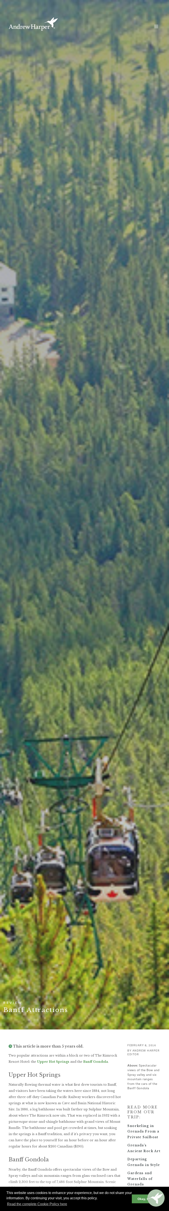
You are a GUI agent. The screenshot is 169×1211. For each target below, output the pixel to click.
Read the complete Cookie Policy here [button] (37, 1204)
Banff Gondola (95, 1062)
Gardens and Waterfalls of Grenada (140, 1178)
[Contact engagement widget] (156, 1198)
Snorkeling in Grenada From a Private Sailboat (143, 1131)
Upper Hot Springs (53, 1062)
